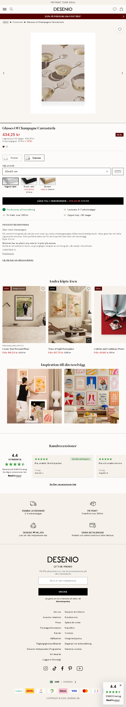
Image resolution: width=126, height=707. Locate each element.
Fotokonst (18, 22)
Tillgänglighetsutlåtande (48, 643)
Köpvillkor (70, 628)
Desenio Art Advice (75, 612)
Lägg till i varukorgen (63, 201)
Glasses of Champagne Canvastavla (45, 22)
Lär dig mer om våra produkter (17, 260)
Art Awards (55, 654)
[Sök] (11, 9)
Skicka (63, 591)
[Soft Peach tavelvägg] (34, 396)
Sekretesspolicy (63, 601)
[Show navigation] (4, 9)
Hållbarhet (55, 638)
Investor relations (52, 617)
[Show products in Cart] (121, 9)
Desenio (71, 698)
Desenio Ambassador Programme (44, 649)
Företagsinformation (50, 628)
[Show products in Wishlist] (114, 9)
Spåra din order (73, 622)
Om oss (57, 612)
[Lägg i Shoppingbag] (89, 340)
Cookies (69, 633)
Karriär (57, 633)
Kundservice (71, 617)
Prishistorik (8, 253)
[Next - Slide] (122, 73)
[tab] (16, 122)
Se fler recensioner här (63, 484)
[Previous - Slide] (3, 73)
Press (58, 622)
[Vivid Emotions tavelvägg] (91, 396)
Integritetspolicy (73, 638)
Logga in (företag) (52, 659)
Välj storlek (8, 165)
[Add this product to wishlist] (120, 29)
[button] (118, 171)
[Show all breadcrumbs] (5, 22)
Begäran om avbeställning (78, 643)
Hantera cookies (73, 649)
